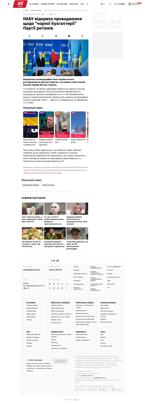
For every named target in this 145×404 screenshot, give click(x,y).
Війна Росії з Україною (60, 303)
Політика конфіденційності (96, 267)
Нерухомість (81, 332)
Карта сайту (111, 284)
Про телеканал (78, 277)
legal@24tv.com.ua (100, 378)
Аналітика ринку (81, 334)
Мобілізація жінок (82, 313)
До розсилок (61, 361)
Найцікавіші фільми (34, 334)
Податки (103, 319)
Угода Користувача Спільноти (96, 284)
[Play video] (56, 58)
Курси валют (104, 308)
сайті (25, 102)
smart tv (104, 389)
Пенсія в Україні (106, 322)
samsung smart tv (117, 389)
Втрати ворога (56, 323)
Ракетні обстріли (57, 305)
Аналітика (74, 4)
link (50, 284)
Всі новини (34, 4)
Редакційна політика (80, 273)
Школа (53, 340)
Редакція (76, 270)
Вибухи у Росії (56, 320)
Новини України (48, 4)
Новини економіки (108, 303)
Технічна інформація (114, 266)
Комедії (29, 343)
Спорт (102, 332)
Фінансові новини (106, 311)
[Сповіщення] (109, 4)
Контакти (110, 270)
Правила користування (78, 288)
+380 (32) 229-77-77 (87, 375)
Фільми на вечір (32, 340)
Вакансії (110, 273)
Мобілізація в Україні (85, 303)
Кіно (28, 332)
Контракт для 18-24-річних (85, 316)
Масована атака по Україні (60, 317)
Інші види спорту (106, 346)
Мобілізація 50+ (81, 311)
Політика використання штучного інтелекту (96, 273)
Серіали (29, 346)
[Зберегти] (82, 36)
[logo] (20, 4)
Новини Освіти (57, 332)
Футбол (103, 337)
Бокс (102, 334)
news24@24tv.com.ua (31, 270)
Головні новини (32, 305)
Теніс (102, 340)
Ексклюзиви (62, 4)
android (81, 389)
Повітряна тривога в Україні (61, 314)
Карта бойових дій (57, 308)
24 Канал (26, 10)
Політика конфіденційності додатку (96, 279)
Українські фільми (33, 337)
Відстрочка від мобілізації (85, 319)
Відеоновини (31, 314)
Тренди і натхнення (82, 340)
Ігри (82, 4)
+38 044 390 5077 (55, 270)
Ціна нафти (104, 305)
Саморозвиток (56, 345)
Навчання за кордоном (59, 348)
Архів (109, 280)
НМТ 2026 (54, 343)
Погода (29, 320)
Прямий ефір (31, 311)
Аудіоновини (31, 317)
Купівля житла (81, 337)
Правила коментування (95, 289)
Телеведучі (77, 280)
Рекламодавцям (79, 284)
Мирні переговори (57, 311)
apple (93, 389)
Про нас (76, 266)
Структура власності (113, 277)
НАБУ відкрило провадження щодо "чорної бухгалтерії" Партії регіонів (66, 10)
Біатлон (103, 343)
